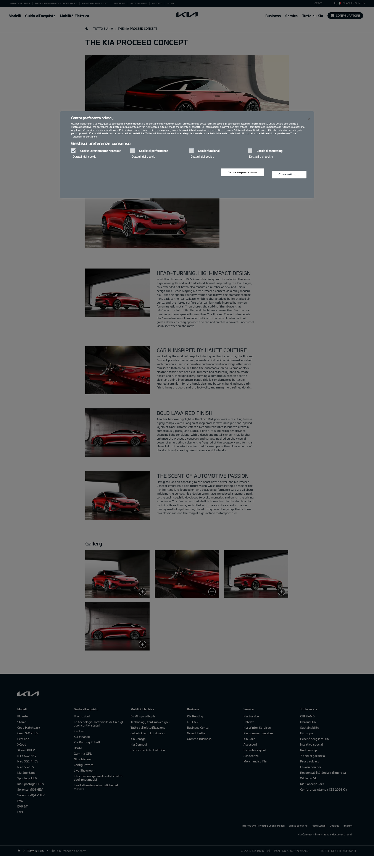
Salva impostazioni (243, 172)
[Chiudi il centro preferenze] (309, 119)
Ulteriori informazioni (85, 136)
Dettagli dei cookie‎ (84, 156)
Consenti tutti (289, 174)
